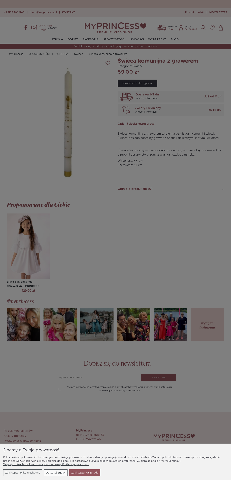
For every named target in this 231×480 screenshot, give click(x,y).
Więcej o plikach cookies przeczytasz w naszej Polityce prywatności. (46, 464)
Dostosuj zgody (56, 473)
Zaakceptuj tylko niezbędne (22, 473)
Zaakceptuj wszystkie (84, 473)
